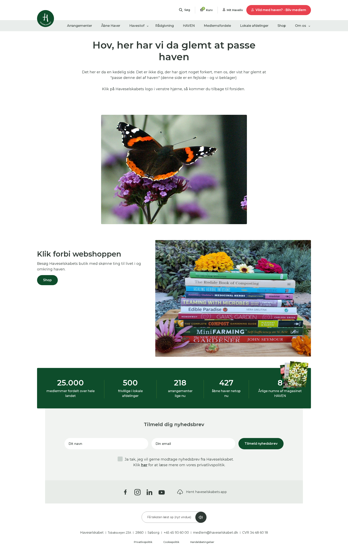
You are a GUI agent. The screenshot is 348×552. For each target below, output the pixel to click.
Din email (163, 444)
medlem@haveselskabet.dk (215, 532)
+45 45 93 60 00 (176, 532)
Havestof (136, 26)
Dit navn (75, 444)
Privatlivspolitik (143, 542)
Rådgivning (164, 26)
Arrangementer (79, 26)
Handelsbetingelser (202, 542)
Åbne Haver (110, 26)
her (144, 465)
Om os (300, 26)
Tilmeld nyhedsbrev (261, 443)
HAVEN (189, 26)
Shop (282, 26)
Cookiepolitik (171, 542)
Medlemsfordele (217, 26)
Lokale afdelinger (254, 26)
